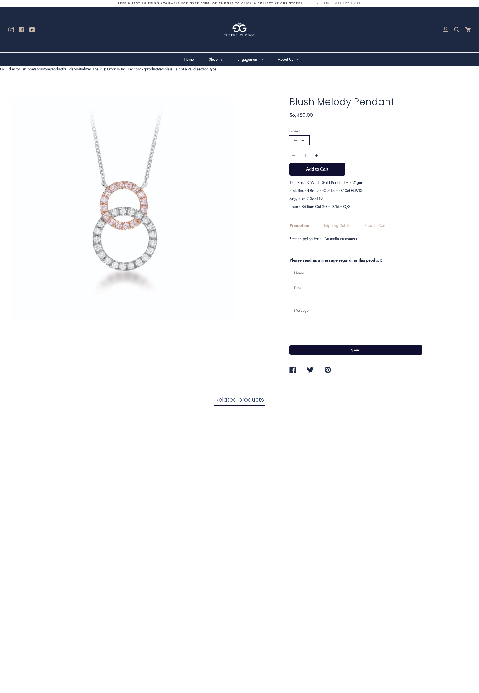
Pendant (294, 131)
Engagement (248, 59)
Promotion (299, 225)
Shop (214, 59)
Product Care (375, 225)
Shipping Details (336, 225)
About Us (286, 59)
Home (189, 59)
